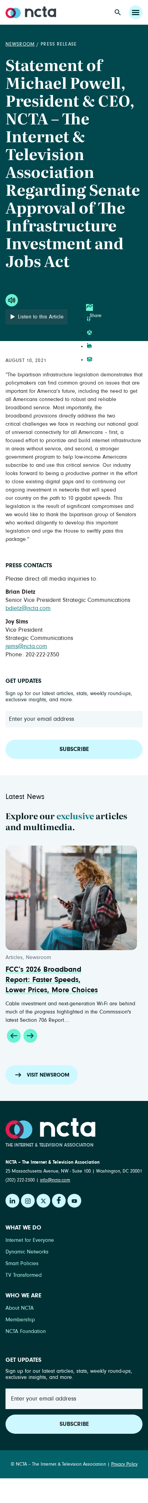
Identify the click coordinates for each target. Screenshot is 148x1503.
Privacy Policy (124, 1464)
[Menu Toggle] (135, 12)
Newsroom (20, 44)
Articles (14, 957)
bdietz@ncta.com (28, 608)
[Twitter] (43, 1201)
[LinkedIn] (12, 1201)
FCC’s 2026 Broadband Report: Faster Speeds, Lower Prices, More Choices (52, 980)
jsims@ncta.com (26, 646)
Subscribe (74, 749)
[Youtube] (74, 1201)
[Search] (118, 12)
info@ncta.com (55, 1180)
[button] (14, 1036)
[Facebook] (59, 1201)
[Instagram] (28, 1201)
